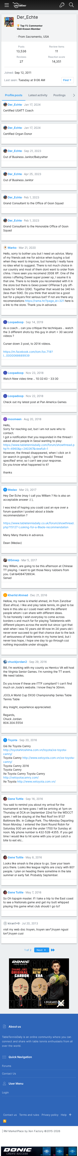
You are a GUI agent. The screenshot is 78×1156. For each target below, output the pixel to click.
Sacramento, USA (37, 36)
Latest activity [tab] (37, 95)
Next (40, 950)
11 (56, 51)
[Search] (71, 5)
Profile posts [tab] (13, 95)
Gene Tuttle (15, 798)
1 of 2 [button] (27, 950)
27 (21, 61)
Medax (12, 489)
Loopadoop (16, 322)
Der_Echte (15, 104)
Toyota (12, 740)
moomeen (15, 419)
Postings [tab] (59, 95)
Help (64, 1114)
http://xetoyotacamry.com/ (21, 777)
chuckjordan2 (17, 661)
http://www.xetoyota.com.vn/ (36, 781)
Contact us (9, 1073)
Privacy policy (50, 1114)
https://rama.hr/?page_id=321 (44, 300)
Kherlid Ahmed (18, 595)
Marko (12, 247)
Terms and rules (29, 1114)
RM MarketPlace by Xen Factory (32, 1131)
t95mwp (13, 560)
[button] (7, 5)
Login (5, 1092)
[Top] (70, 1115)
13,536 (21, 51)
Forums (6, 1065)
